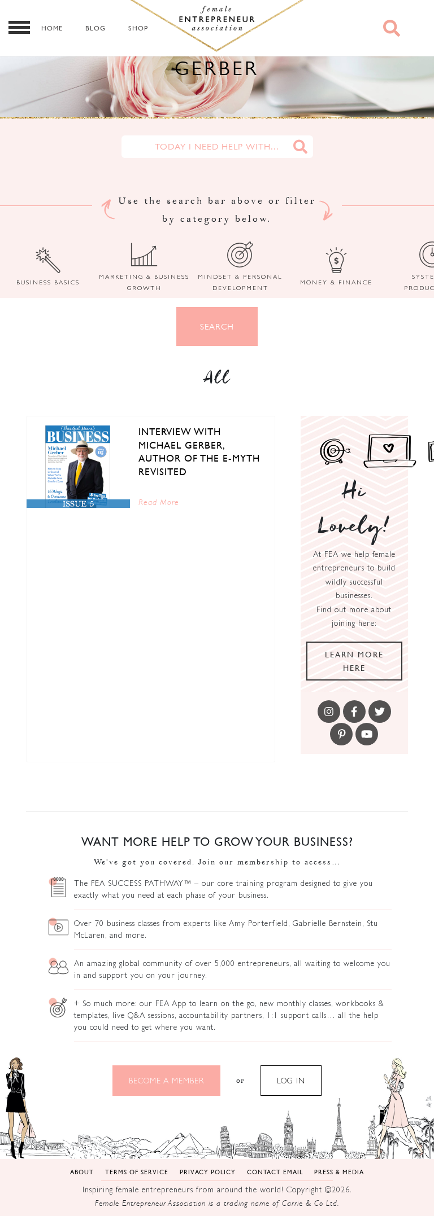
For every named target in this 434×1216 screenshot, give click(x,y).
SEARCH (217, 326)
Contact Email (275, 1171)
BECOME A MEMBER (166, 1080)
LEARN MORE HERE (354, 661)
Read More (158, 502)
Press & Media (339, 1171)
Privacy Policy (208, 1171)
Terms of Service (136, 1171)
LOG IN (291, 1080)
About (82, 1171)
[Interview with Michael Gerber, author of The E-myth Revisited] (78, 466)
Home (52, 28)
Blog (95, 28)
